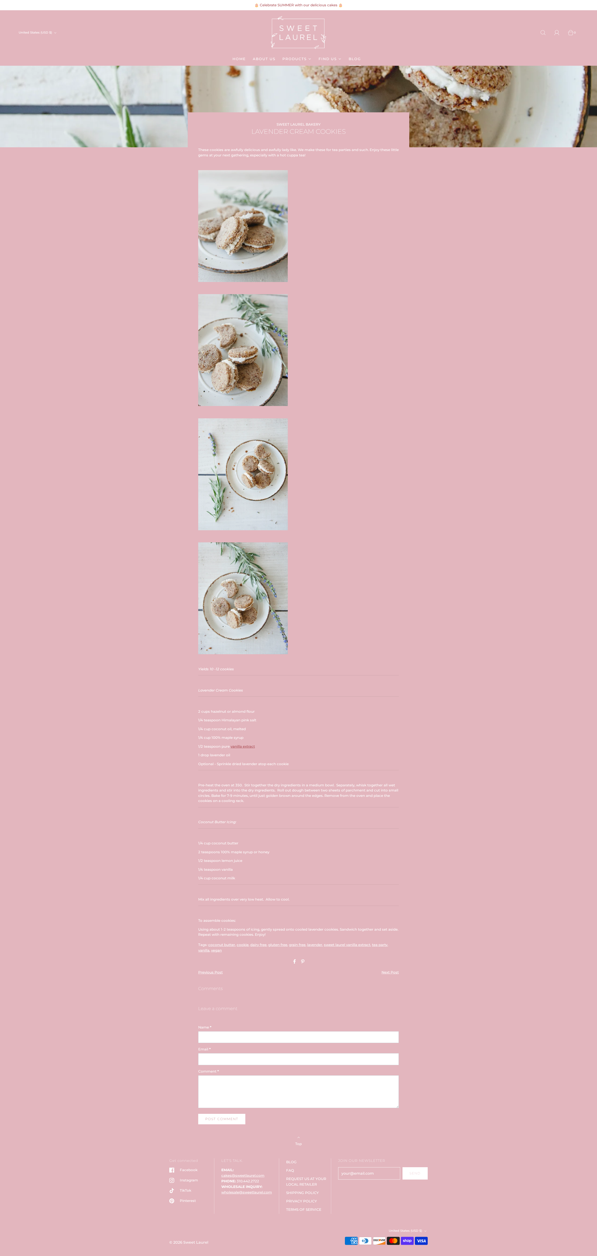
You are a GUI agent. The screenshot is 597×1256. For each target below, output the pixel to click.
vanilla (203, 950)
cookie (243, 945)
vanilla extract (243, 746)
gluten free (277, 945)
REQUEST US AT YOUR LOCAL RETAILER (306, 1182)
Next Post (390, 972)
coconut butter (221, 945)
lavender (314, 945)
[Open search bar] (546, 33)
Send (415, 1173)
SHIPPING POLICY (302, 1193)
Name (205, 1027)
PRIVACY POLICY (301, 1201)
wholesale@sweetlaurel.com (246, 1192)
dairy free (258, 945)
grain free (297, 945)
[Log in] (559, 33)
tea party (379, 945)
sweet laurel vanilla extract (347, 945)
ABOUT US (264, 59)
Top (298, 1144)
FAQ (290, 1170)
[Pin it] (301, 961)
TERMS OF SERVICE (303, 1209)
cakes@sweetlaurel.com (242, 1175)
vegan (216, 950)
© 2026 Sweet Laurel (188, 1242)
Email (204, 1049)
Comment (208, 1071)
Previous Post (210, 972)
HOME (239, 59)
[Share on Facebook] (293, 961)
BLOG (355, 59)
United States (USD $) (36, 32)
